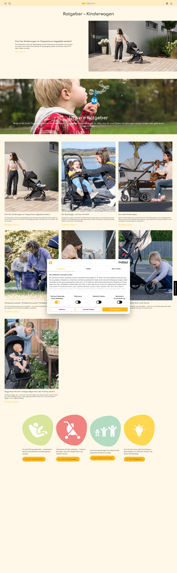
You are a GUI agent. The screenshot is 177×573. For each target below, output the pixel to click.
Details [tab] (88, 269)
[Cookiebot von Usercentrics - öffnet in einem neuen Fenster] (120, 262)
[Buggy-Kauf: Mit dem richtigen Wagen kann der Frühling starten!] (32, 354)
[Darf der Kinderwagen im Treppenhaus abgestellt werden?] (32, 177)
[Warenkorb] (171, 3)
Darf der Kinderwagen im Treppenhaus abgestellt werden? (43, 41)
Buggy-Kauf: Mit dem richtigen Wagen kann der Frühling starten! (30, 391)
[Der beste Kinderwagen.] (145, 177)
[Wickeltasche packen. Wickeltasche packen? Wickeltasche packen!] (32, 265)
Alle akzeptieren (115, 309)
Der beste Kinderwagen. (127, 214)
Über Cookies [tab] (116, 269)
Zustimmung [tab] (61, 269)
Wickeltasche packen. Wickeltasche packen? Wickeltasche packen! (30, 303)
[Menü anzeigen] (5, 3)
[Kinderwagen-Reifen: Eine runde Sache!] (145, 265)
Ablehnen (62, 309)
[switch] (78, 302)
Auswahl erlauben (88, 309)
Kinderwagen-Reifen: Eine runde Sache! (133, 303)
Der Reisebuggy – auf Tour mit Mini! (75, 214)
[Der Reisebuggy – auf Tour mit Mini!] (88, 177)
